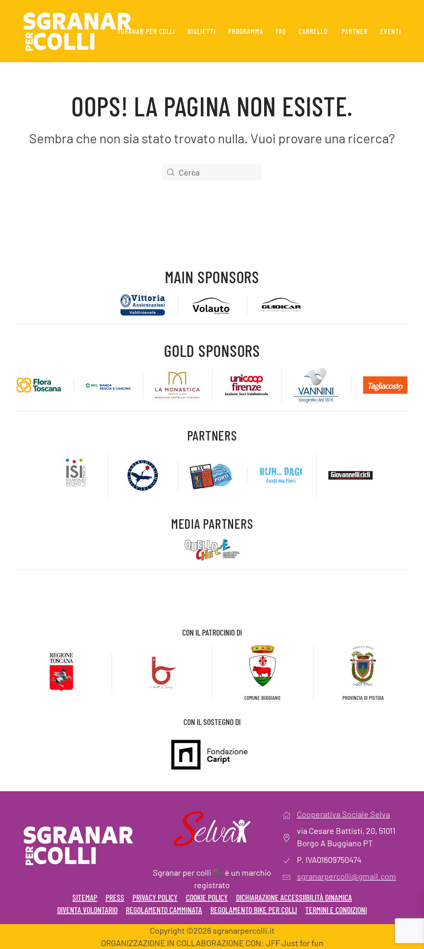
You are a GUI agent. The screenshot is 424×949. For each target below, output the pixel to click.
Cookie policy (207, 897)
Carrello (313, 31)
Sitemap (84, 897)
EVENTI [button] (390, 31)
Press (115, 897)
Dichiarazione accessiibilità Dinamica (294, 897)
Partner (355, 31)
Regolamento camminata (164, 910)
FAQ (281, 31)
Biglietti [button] (202, 31)
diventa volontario (87, 910)
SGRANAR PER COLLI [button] (146, 31)
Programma (245, 31)
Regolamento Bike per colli (253, 910)
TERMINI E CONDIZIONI (336, 910)
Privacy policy (155, 897)
